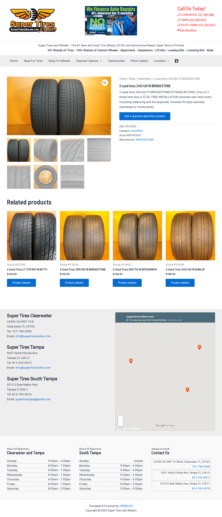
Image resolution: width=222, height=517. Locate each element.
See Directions (188, 30)
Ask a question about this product (145, 116)
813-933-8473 (198, 20)
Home (14, 61)
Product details (21, 282)
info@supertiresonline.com (33, 336)
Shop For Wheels (59, 61)
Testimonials (116, 61)
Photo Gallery (139, 61)
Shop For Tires (33, 61)
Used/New (144, 78)
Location (159, 61)
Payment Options (87, 61)
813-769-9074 (207, 25)
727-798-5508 (206, 14)
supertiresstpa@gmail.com (33, 399)
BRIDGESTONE (145, 139)
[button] (100, 61)
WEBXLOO (126, 506)
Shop (132, 78)
